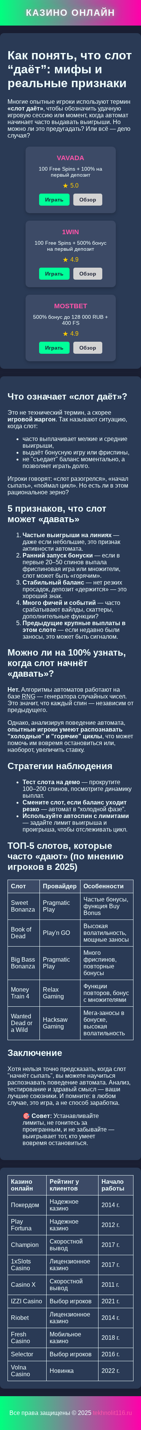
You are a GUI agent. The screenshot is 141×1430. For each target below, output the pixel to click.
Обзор (87, 200)
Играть (54, 200)
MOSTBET (70, 306)
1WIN (70, 232)
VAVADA (70, 158)
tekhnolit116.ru (112, 1413)
